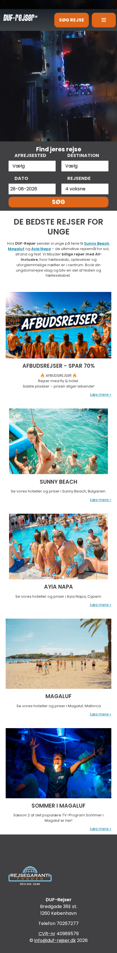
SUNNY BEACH (58, 481)
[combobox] (32, 166)
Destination (83, 155)
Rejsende (79, 178)
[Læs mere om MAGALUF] (58, 654)
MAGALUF (58, 696)
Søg (58, 202)
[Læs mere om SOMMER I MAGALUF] (58, 763)
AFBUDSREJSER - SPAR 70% (58, 365)
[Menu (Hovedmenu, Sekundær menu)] (104, 20)
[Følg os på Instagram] (79, 850)
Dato (21, 178)
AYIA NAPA (58, 586)
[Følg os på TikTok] (58, 850)
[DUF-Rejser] (18, 16)
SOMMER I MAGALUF (58, 805)
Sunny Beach (96, 243)
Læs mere (99, 394)
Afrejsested (30, 155)
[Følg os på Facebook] (37, 850)
